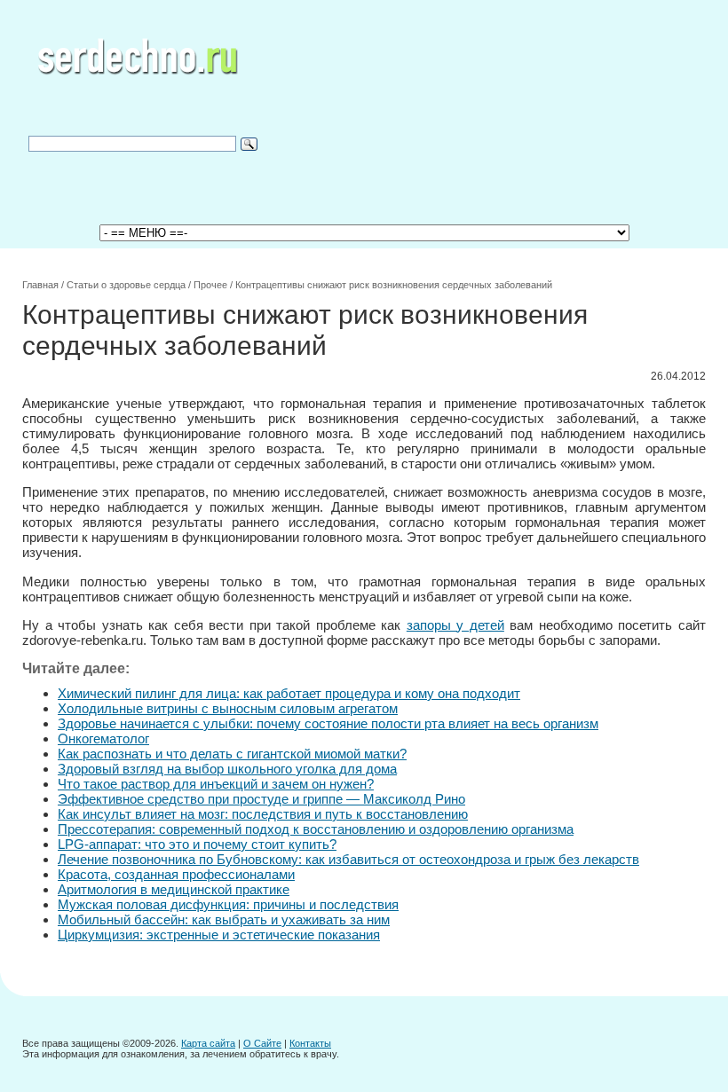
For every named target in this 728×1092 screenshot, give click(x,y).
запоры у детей (455, 624)
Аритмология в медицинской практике (173, 889)
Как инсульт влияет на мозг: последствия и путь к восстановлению (263, 813)
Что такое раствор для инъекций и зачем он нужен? (216, 783)
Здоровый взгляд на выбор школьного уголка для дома (227, 768)
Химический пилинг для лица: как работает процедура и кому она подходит (289, 693)
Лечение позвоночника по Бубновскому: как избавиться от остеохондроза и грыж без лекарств (348, 859)
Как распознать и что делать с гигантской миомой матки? (232, 753)
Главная (40, 284)
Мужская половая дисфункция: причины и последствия (228, 904)
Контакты (310, 1043)
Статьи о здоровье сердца (126, 284)
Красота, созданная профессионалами (176, 874)
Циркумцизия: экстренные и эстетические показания (219, 934)
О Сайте (262, 1043)
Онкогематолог (103, 738)
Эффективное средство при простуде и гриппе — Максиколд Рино (261, 798)
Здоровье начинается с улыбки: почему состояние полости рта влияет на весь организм (328, 723)
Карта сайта (208, 1043)
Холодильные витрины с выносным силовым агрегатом (228, 708)
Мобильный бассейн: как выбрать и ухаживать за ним (224, 919)
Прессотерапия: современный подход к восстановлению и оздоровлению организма (316, 829)
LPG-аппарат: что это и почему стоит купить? (197, 844)
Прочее (210, 284)
